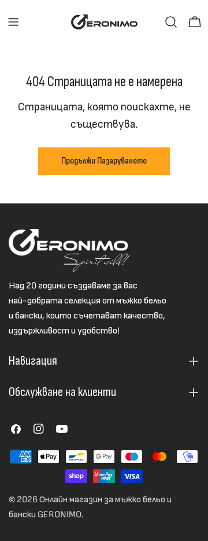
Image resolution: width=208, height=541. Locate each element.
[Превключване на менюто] (13, 22)
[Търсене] (171, 22)
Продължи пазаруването (104, 160)
